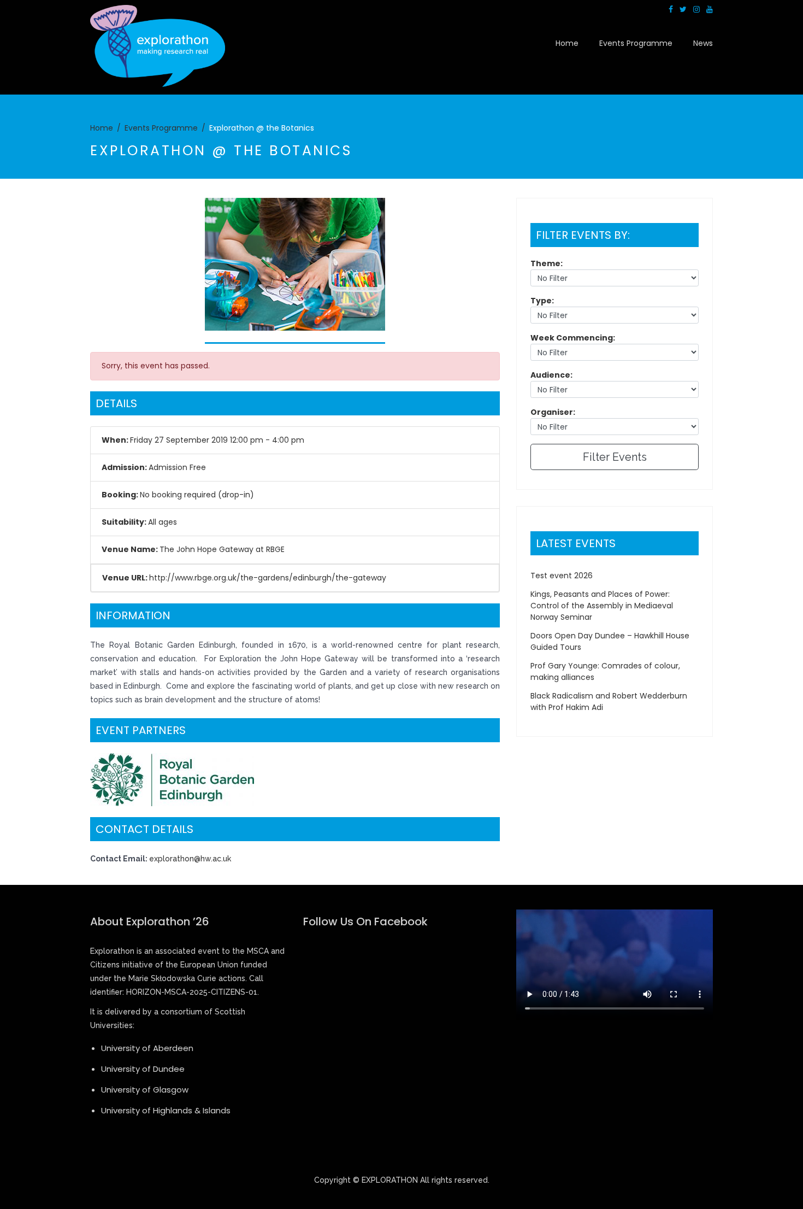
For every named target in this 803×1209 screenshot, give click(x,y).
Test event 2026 (561, 575)
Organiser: (552, 412)
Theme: (546, 263)
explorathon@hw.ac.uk (190, 858)
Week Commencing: (572, 337)
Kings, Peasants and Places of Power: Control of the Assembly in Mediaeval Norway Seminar (601, 606)
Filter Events (615, 456)
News (703, 43)
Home (567, 43)
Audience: (551, 374)
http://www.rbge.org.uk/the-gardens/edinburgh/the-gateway (267, 577)
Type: (542, 300)
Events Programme (635, 43)
